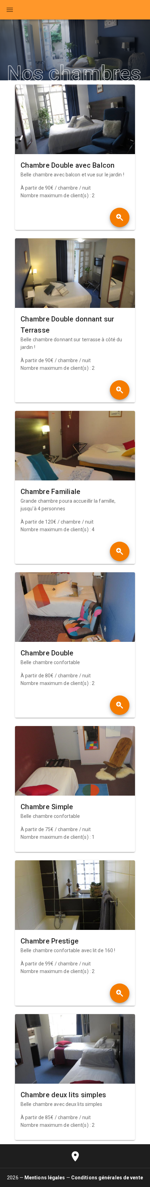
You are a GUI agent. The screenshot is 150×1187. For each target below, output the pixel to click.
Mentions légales (44, 1177)
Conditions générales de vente (107, 1177)
